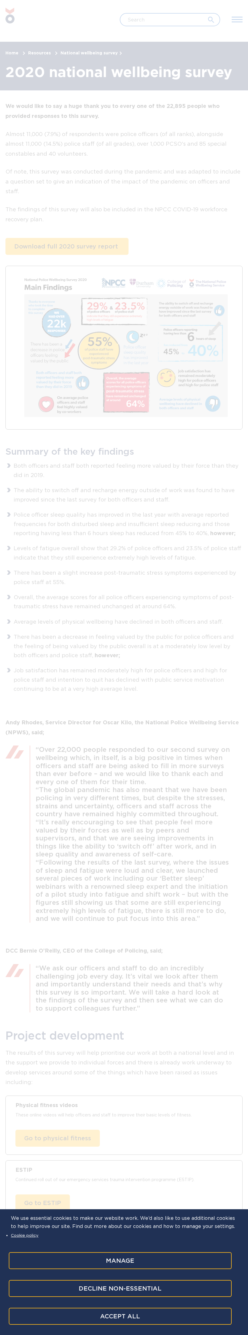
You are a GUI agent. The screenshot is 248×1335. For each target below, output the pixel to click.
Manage (120, 1260)
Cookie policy (24, 1235)
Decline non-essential (120, 1288)
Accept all (120, 1316)
